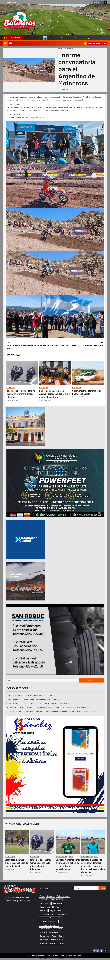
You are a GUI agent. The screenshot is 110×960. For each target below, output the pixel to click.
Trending (53, 943)
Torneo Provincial (57, 940)
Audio (42, 896)
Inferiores (58, 907)
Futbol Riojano (57, 903)
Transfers (43, 943)
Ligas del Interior (45, 929)
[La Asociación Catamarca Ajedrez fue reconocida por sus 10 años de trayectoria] (55, 373)
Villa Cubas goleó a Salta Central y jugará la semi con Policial (79, 343)
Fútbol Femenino (45, 907)
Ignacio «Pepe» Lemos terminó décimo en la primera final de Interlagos (20, 393)
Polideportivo (69, 48)
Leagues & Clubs (55, 911)
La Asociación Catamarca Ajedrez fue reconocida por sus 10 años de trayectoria (55, 393)
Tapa (54, 936)
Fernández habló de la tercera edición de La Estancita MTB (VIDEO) (29, 345)
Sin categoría (44, 936)
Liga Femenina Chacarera (48, 921)
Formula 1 (43, 900)
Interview (43, 911)
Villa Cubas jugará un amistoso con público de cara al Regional (29, 696)
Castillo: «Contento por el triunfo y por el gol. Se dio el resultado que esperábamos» (37, 703)
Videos (71, 856)
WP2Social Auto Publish (46, 959)
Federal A (50, 896)
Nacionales (58, 929)
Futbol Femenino (55, 900)
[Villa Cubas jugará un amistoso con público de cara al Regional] (17, 842)
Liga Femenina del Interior (48, 925)
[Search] (81, 43)
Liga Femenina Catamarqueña (50, 918)
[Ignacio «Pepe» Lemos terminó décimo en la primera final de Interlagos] (22, 373)
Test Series (44, 940)
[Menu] (10, 43)
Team (61, 936)
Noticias (60, 48)
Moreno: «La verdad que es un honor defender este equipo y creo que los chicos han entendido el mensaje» (46, 708)
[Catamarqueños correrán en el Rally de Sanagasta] (88, 373)
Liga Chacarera (62, 914)
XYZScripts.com (66, 959)
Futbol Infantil (44, 903)
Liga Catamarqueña (61, 856)
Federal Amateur (10, 856)
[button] (10, 43)
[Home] (5, 43)
